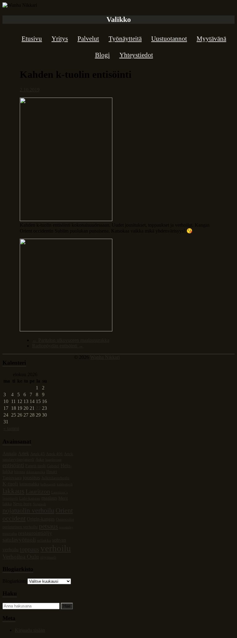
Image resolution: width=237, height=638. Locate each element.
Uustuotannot (169, 38)
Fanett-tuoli (35, 465)
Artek (23, 453)
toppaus (29, 549)
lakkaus (13, 491)
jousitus (31, 477)
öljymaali (48, 557)
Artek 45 (37, 454)
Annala (9, 453)
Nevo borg (22, 503)
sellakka (44, 540)
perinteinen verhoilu (20, 526)
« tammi (11, 428)
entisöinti (13, 465)
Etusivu (32, 38)
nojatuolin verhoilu (28, 510)
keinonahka (29, 483)
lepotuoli (10, 498)
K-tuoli (10, 484)
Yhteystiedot (136, 55)
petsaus (48, 526)
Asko (39, 459)
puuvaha (9, 533)
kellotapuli (48, 484)
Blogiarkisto (14, 581)
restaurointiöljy (35, 533)
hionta (19, 472)
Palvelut (88, 38)
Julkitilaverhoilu (55, 478)
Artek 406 (54, 454)
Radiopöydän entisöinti (57, 345)
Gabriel (53, 466)
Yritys (60, 38)
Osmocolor (65, 519)
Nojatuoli (39, 504)
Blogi (102, 55)
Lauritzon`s (59, 492)
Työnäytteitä (125, 38)
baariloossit (53, 459)
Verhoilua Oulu (20, 556)
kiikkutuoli (65, 484)
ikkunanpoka (35, 472)
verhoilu (55, 548)
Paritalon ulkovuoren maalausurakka (70, 340)
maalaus (49, 498)
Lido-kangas (29, 498)
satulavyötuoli (19, 539)
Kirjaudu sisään (30, 630)
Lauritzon (38, 491)
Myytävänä (211, 38)
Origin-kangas (41, 519)
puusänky (66, 527)
